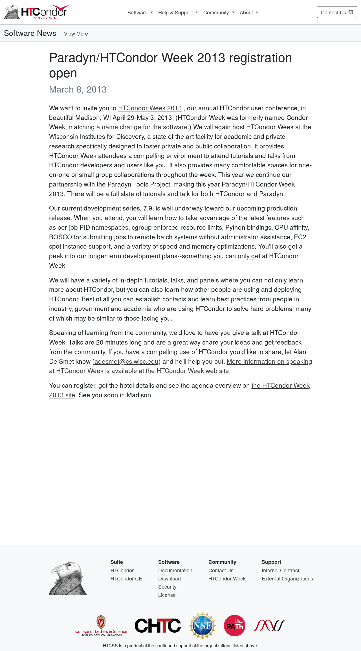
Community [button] (216, 12)
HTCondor (122, 570)
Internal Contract (280, 570)
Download (169, 578)
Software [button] (138, 12)
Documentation (175, 570)
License (167, 594)
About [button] (247, 12)
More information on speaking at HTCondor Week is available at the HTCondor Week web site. (180, 365)
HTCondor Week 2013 (150, 107)
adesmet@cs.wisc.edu (126, 360)
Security (167, 586)
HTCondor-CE (126, 578)
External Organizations (287, 578)
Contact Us (333, 12)
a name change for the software (142, 126)
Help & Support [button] (176, 12)
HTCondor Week (227, 578)
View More (76, 33)
